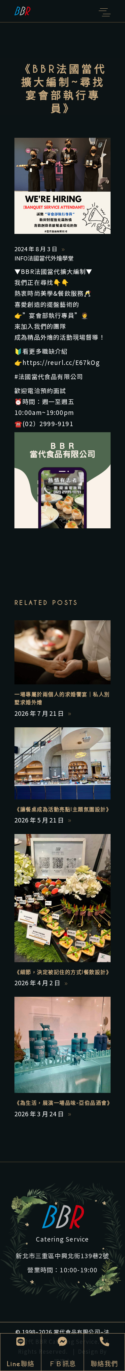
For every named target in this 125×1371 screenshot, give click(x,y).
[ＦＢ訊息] (62, 1341)
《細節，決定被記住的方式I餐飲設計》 (63, 972)
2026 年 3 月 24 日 (39, 1113)
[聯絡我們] (104, 1341)
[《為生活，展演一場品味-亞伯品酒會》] (62, 1045)
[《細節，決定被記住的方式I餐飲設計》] (62, 898)
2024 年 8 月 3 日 (36, 248)
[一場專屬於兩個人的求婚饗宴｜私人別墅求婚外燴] (62, 652)
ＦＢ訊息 (62, 1364)
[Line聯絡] (20, 1341)
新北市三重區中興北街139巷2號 (62, 1255)
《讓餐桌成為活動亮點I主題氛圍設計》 (63, 809)
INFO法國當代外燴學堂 (44, 258)
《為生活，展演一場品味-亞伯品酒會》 (63, 1103)
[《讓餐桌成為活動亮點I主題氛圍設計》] (62, 763)
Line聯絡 (21, 1364)
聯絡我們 (104, 1364)
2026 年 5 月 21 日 (39, 819)
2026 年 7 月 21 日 (39, 713)
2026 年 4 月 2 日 (38, 982)
